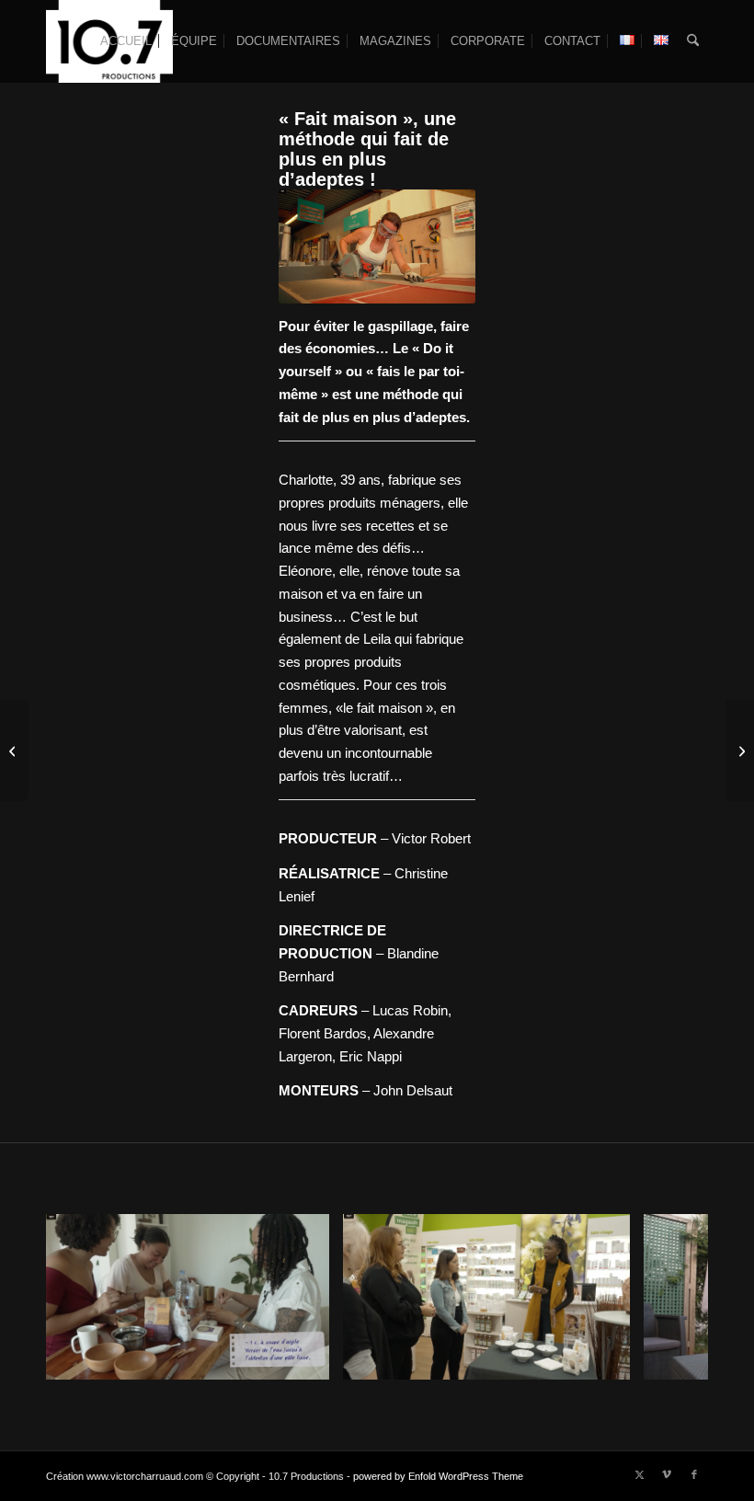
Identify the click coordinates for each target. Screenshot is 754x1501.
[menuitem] (126, 41)
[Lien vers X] (639, 1474)
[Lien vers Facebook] (694, 1474)
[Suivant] (666, 1296)
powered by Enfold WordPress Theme (438, 1476)
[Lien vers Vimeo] (666, 1474)
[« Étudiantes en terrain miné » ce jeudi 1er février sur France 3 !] (739, 750)
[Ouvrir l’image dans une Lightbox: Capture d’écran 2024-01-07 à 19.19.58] (610, 1359)
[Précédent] (87, 1296)
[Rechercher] (693, 41)
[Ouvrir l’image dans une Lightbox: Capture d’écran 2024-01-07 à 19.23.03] (309, 1359)
